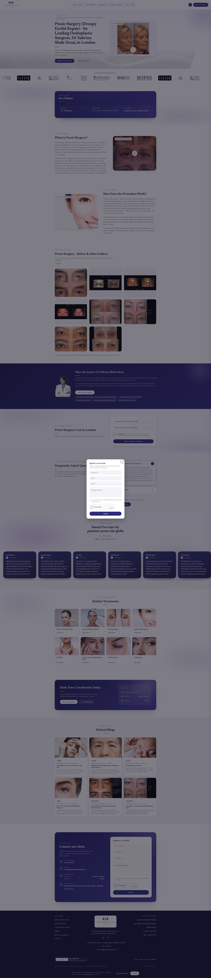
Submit (105, 513)
